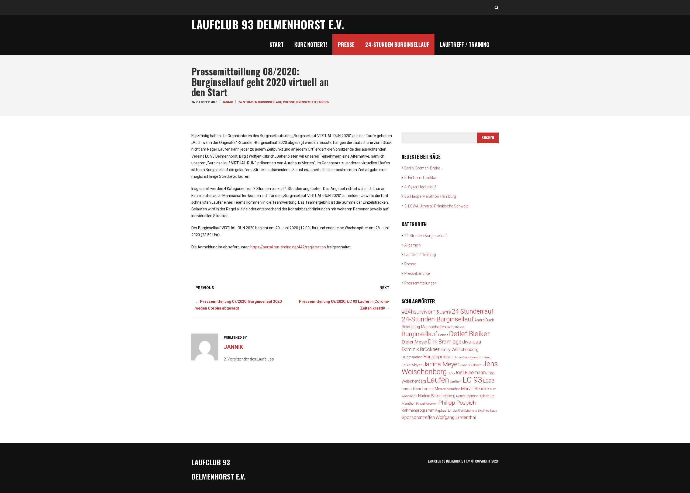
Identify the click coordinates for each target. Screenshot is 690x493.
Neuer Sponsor (467, 396)
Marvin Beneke (475, 388)
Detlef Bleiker (469, 334)
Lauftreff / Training (464, 44)
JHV (450, 373)
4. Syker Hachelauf (420, 187)
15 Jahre (442, 312)
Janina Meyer (441, 364)
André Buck (484, 320)
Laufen (438, 380)
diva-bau (471, 342)
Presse (346, 44)
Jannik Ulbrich (471, 365)
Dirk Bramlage (444, 342)
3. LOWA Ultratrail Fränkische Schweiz (436, 206)
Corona (443, 335)
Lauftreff (456, 381)
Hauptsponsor (438, 356)
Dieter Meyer (414, 342)
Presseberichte (417, 273)
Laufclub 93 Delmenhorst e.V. (267, 24)
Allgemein (412, 245)
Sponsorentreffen (418, 417)
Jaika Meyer (412, 365)
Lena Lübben (411, 389)
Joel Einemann (470, 372)
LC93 (489, 381)
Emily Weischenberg (459, 349)
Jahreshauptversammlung (472, 357)
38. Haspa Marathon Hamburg (430, 196)
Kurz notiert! (310, 44)
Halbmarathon (412, 357)
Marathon (453, 389)
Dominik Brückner (421, 349)
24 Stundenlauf (473, 311)
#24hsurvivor (417, 312)
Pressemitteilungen (312, 102)
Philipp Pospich (457, 403)
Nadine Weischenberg (436, 396)
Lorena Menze (434, 389)
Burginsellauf (419, 334)
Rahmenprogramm (418, 410)
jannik (227, 102)
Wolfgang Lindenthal (456, 417)
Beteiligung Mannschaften (424, 327)
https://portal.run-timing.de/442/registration (288, 247)
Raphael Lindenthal (449, 410)
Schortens (470, 410)
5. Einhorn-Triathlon (420, 177)
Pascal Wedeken (426, 403)
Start (277, 44)
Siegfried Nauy (487, 410)
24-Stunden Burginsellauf (397, 44)
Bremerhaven (455, 327)
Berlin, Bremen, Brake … (423, 168)
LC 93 (472, 379)
